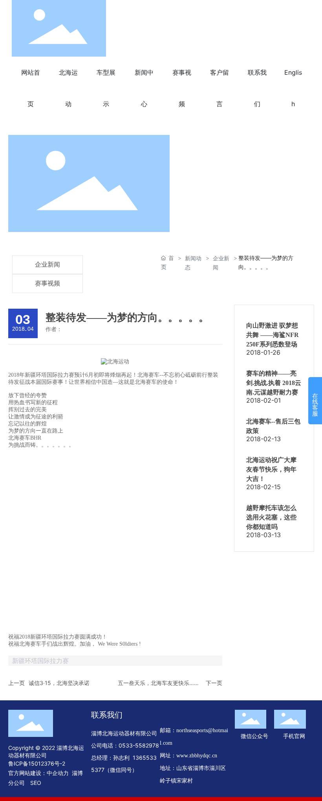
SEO (35, 782)
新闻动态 (193, 263)
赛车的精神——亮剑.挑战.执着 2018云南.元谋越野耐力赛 (273, 383)
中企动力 (58, 773)
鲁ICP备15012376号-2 (36, 763)
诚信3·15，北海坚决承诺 (59, 682)
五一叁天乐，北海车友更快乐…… (158, 682)
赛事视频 (47, 283)
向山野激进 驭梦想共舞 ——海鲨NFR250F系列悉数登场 (272, 335)
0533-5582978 (139, 745)
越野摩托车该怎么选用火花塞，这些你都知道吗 (271, 517)
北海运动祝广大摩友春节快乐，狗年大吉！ (271, 469)
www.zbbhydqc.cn (196, 756)
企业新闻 (47, 264)
